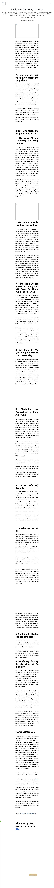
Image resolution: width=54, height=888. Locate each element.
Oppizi (24, 813)
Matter (37, 779)
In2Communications (31, 813)
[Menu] (51, 3)
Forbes (21, 813)
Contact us (33, 875)
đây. (17, 829)
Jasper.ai (33, 186)
